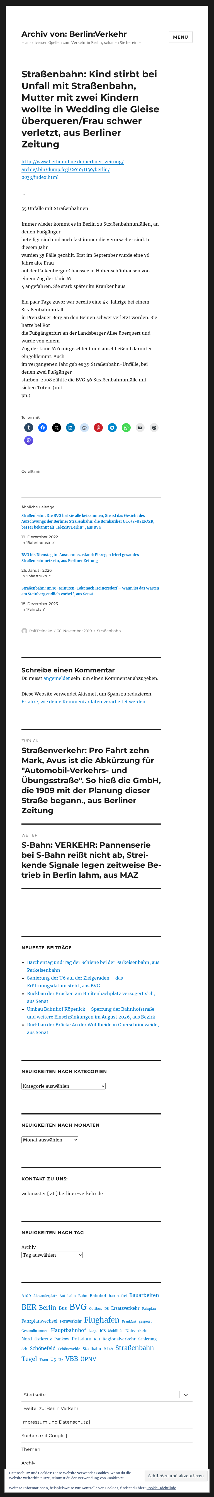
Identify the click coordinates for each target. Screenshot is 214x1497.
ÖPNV (88, 1359)
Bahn (82, 1296)
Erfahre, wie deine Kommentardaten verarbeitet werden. (84, 701)
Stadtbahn (92, 1348)
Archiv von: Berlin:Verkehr (74, 34)
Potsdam (81, 1338)
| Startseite (33, 1394)
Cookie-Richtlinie (161, 1488)
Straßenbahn (109, 630)
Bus (63, 1308)
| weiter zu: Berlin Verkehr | (51, 1408)
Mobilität (115, 1331)
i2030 (93, 1331)
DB (106, 1309)
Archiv (28, 1247)
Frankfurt (129, 1321)
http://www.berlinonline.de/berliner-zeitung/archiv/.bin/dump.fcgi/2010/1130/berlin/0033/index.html (72, 169)
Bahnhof (98, 1295)
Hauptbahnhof (68, 1330)
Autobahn (68, 1296)
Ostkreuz (43, 1338)
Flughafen (102, 1320)
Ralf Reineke (40, 630)
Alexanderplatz (45, 1296)
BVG (78, 1307)
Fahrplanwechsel (39, 1321)
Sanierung (147, 1339)
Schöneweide (69, 1349)
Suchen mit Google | (44, 1435)
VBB (71, 1359)
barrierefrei (118, 1296)
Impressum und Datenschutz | (55, 1422)
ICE (103, 1331)
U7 (61, 1360)
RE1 (97, 1339)
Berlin (47, 1307)
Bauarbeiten (144, 1295)
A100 (26, 1295)
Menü (180, 37)
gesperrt (145, 1321)
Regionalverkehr (119, 1338)
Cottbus (95, 1308)
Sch (24, 1349)
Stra (108, 1348)
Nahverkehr (136, 1330)
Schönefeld (43, 1348)
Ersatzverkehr (125, 1308)
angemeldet (56, 678)
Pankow (61, 1339)
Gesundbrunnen (34, 1331)
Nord (26, 1338)
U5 (53, 1359)
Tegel (29, 1359)
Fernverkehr (71, 1321)
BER (29, 1307)
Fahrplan (149, 1309)
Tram (44, 1360)
